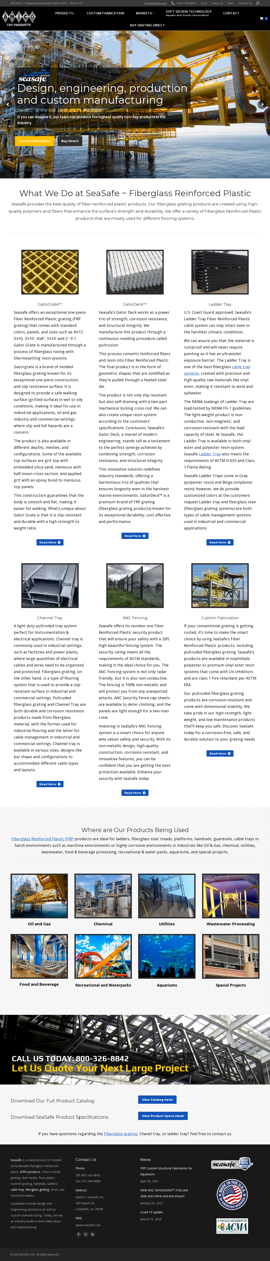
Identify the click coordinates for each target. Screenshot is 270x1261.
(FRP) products (30, 1172)
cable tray (17, 1190)
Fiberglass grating (120, 1133)
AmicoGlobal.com (155, 3)
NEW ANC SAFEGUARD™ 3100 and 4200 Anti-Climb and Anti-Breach (164, 1193)
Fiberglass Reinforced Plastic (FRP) (42, 838)
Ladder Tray (210, 453)
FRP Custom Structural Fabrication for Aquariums (166, 1171)
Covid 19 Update (151, 1212)
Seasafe (16, 1160)
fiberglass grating (37, 1190)
